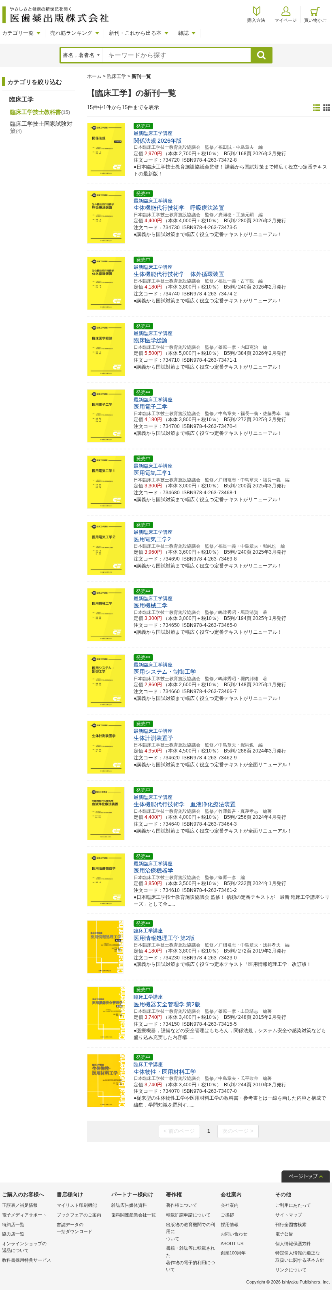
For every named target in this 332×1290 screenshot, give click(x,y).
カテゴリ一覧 (18, 33)
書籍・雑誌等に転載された (190, 1259)
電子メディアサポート (24, 1214)
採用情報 (229, 1224)
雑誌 (183, 33)
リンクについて (290, 1269)
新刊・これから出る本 (135, 33)
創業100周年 (233, 1252)
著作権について (181, 1205)
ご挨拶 (227, 1214)
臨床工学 (116, 76)
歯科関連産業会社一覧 (133, 1214)
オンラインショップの (24, 1247)
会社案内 (229, 1205)
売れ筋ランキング (71, 33)
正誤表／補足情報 (20, 1205)
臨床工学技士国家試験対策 (41, 127)
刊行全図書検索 (290, 1224)
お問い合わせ (234, 1233)
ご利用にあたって (293, 1205)
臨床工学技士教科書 (40, 112)
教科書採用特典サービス (26, 1260)
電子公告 (284, 1233)
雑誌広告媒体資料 (129, 1205)
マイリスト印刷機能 (77, 1205)
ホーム (94, 76)
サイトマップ (288, 1214)
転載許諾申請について (188, 1214)
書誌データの (74, 1228)
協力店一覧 (13, 1233)
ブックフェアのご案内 (79, 1214)
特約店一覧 (13, 1224)
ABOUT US (232, 1243)
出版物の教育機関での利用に (190, 1231)
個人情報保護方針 (293, 1243)
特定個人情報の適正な (299, 1256)
